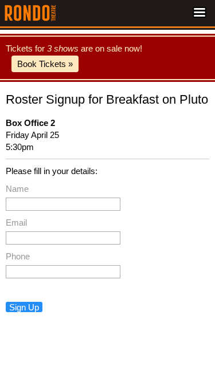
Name (17, 189)
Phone (18, 256)
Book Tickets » (45, 64)
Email (16, 222)
